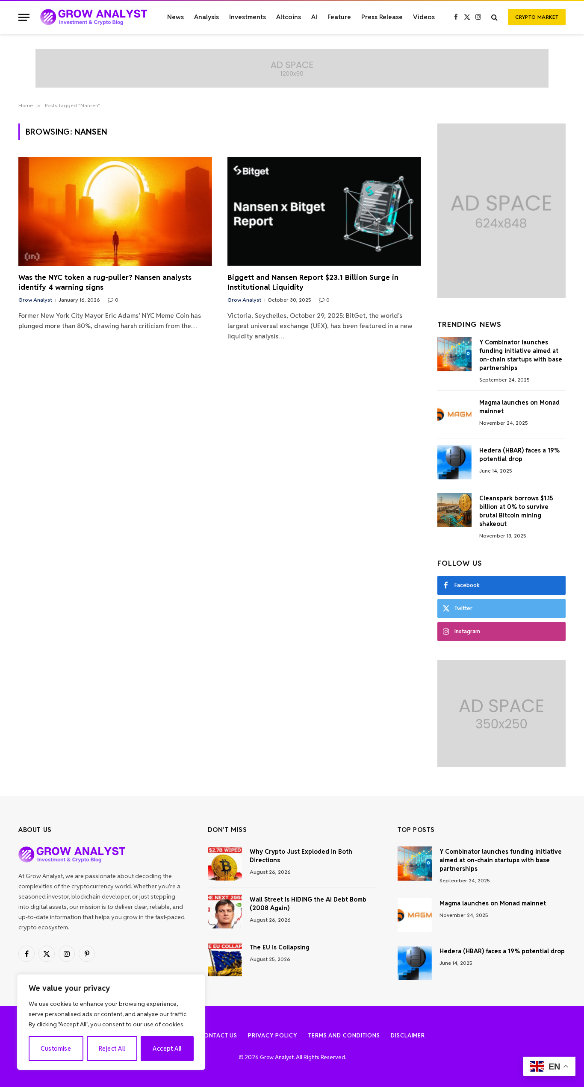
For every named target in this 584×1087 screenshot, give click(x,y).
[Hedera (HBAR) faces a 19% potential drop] (454, 462)
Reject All (112, 1048)
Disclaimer (408, 1035)
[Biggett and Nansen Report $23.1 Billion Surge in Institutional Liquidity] (324, 211)
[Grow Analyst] (93, 17)
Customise (56, 1048)
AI (314, 17)
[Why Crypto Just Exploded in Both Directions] (225, 863)
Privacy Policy (273, 1035)
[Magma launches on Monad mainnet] (454, 414)
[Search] (494, 17)
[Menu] (23, 17)
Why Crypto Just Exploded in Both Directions (301, 856)
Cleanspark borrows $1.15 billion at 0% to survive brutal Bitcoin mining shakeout (516, 511)
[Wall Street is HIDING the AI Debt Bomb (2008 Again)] (225, 911)
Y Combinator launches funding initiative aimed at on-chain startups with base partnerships (520, 355)
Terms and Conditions (344, 1035)
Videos (424, 17)
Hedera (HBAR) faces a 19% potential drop (519, 455)
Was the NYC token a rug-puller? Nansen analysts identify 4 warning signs (105, 282)
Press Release (382, 17)
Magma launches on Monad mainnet (519, 407)
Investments (247, 17)
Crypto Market (536, 17)
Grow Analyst (35, 300)
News (175, 17)
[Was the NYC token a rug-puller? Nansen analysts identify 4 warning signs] (115, 211)
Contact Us (218, 1035)
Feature (339, 17)
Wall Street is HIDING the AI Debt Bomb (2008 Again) (308, 904)
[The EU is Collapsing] (225, 959)
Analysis (206, 17)
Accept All (167, 1048)
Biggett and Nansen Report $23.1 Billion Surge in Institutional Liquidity (312, 282)
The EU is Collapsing (280, 947)
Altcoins (288, 17)
